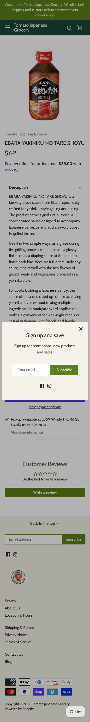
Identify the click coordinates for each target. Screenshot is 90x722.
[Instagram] (49, 385)
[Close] (81, 329)
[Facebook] (42, 385)
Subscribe (64, 370)
